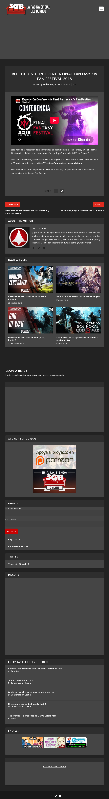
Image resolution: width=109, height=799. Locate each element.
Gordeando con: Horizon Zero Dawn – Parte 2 (28, 298)
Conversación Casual (21, 683)
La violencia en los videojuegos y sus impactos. (31, 692)
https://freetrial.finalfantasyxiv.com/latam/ (59, 163)
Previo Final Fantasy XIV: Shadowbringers (78, 296)
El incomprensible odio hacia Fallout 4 (27, 704)
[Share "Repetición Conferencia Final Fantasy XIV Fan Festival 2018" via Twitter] (62, 191)
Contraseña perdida (18, 546)
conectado (32, 375)
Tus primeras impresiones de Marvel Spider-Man (32, 715)
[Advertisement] (54, 39)
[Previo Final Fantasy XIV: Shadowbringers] (78, 279)
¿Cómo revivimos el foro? (20, 680)
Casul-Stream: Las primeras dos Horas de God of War (77, 338)
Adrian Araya (49, 84)
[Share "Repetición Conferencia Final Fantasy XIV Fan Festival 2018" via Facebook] (56, 191)
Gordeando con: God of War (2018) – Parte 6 (27, 338)
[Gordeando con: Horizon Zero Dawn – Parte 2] (30, 279)
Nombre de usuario (14, 508)
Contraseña (10, 519)
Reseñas (15, 671)
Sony (13, 718)
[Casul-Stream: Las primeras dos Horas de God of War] (78, 320)
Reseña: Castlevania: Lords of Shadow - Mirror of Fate (35, 668)
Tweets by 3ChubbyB (18, 564)
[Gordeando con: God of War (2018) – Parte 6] (30, 320)
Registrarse (14, 539)
